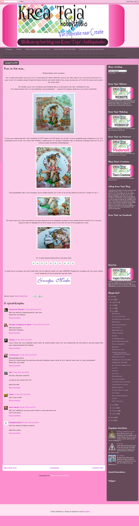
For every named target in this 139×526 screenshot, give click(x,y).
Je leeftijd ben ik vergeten (120, 384)
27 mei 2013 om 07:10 (33, 309)
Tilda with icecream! (118, 357)
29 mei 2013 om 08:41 (30, 422)
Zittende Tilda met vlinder (120, 390)
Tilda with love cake (118, 349)
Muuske (12, 340)
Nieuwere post (10, 468)
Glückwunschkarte (117, 387)
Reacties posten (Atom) (59, 475)
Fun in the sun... (116, 327)
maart (114, 408)
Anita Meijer (14, 407)
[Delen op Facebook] (39, 296)
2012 (112, 417)
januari (114, 414)
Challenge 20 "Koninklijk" (120, 362)
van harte (115, 371)
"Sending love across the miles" (121, 360)
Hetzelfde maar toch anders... (121, 319)
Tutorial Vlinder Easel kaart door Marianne (91, 49)
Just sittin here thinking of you (121, 365)
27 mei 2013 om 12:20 (22, 394)
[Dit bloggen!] (36, 296)
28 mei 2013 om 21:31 (27, 407)
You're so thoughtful (118, 344)
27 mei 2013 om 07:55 (28, 355)
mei (113, 311)
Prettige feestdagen (118, 379)
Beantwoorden (14, 318)
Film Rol (114, 336)
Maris (11, 394)
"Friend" (114, 398)
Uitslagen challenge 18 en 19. (126, 432)
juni (113, 308)
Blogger (86, 511)
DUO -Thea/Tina (117, 401)
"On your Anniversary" (119, 316)
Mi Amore (120, 443)
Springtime (115, 347)
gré (10, 372)
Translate (123, 73)
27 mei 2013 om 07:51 (23, 340)
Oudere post (97, 468)
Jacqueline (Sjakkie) (16, 309)
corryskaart (14, 355)
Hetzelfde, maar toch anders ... (121, 382)
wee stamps (115, 393)
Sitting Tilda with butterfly (120, 341)
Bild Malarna (116, 313)
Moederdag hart (117, 376)
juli (113, 305)
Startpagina (8, 49)
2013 (112, 300)
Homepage (54, 468)
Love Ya (114, 368)
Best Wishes (120, 456)
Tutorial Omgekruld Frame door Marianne (37, 49)
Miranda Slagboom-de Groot (20, 324)
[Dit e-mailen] (34, 296)
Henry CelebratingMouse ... (120, 396)
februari (115, 411)
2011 (112, 420)
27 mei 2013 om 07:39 (40, 324)
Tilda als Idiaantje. (118, 333)
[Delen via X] (38, 296)
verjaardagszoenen (118, 338)
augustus (115, 302)
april (113, 405)
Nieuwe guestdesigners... (119, 325)
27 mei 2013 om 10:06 (20, 372)
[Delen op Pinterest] (41, 296)
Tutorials (18, 49)
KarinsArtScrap (15, 422)
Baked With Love (117, 330)
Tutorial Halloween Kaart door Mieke (64, 49)
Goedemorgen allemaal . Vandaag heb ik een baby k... (121, 353)
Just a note (115, 373)
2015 (112, 297)
